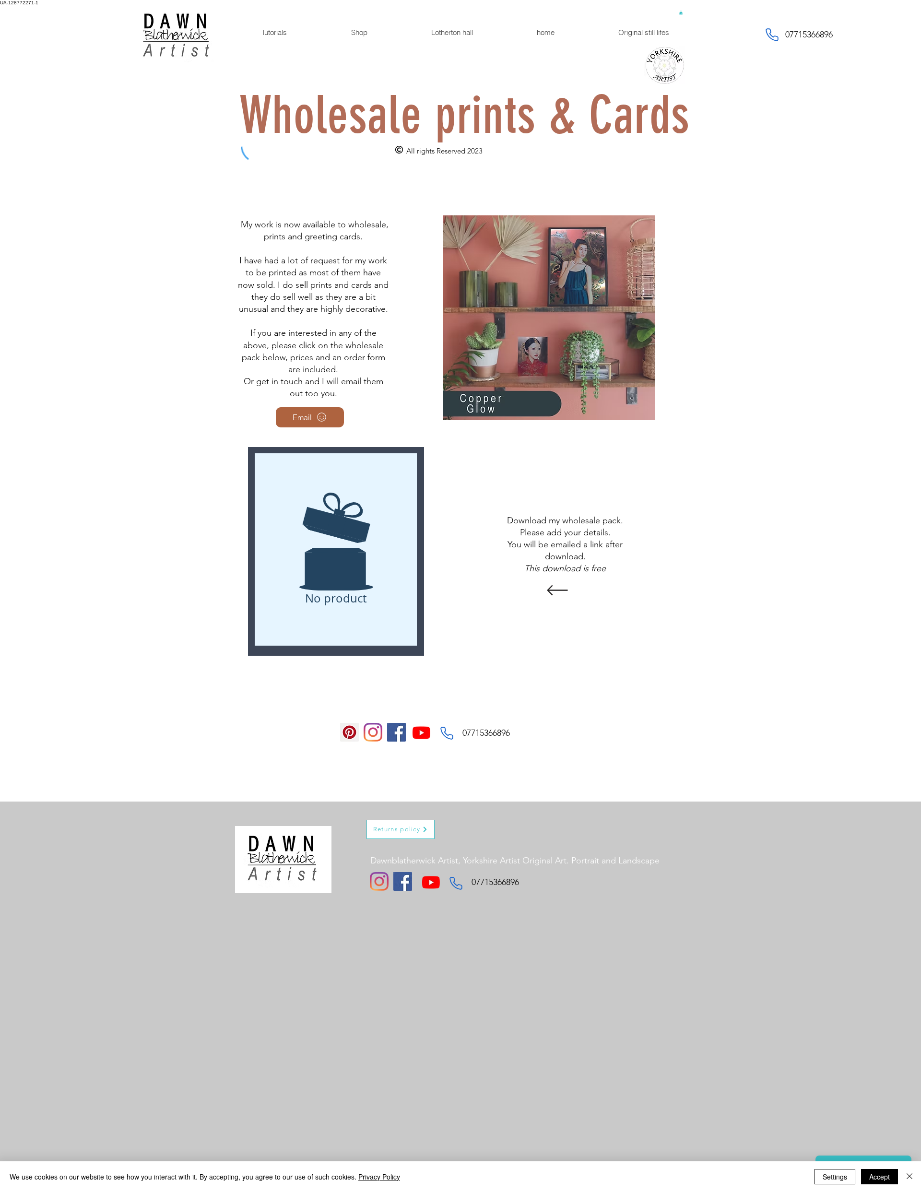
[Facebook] (396, 732)
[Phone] (771, 34)
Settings (835, 1176)
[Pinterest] (349, 732)
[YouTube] (421, 733)
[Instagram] (373, 732)
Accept (879, 1176)
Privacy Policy (379, 1176)
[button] (681, 12)
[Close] (909, 1176)
